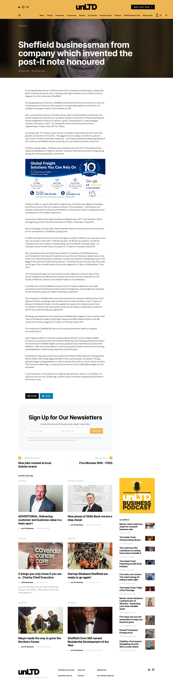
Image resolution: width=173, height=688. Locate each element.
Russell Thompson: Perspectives (128, 631)
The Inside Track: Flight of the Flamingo (130, 589)
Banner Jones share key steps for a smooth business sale (131, 527)
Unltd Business (27, 582)
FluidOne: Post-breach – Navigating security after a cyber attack (131, 644)
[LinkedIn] (19, 7)
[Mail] (27, 7)
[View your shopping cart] (160, 15)
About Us (81, 670)
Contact (81, 676)
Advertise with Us (65, 676)
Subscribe (96, 431)
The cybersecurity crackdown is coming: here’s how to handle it (130, 550)
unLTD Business (27, 528)
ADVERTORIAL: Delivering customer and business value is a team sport (40, 520)
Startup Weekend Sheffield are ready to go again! (88, 575)
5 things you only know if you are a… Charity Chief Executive (39, 575)
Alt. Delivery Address (105, 676)
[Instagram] (23, 7)
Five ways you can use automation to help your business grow (131, 619)
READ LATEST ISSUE (142, 7)
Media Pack (101, 670)
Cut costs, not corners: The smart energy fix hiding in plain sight (130, 577)
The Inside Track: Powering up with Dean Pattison (130, 564)
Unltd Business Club (66, 670)
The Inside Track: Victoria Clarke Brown (130, 538)
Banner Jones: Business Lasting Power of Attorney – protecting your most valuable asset (131, 603)
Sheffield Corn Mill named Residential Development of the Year (88, 642)
